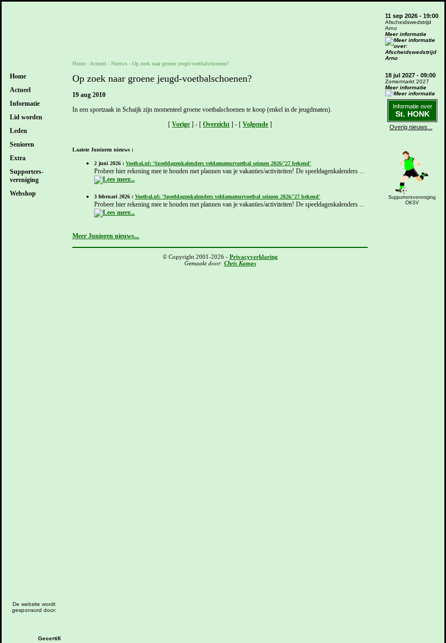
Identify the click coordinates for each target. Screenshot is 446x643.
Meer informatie (405, 34)
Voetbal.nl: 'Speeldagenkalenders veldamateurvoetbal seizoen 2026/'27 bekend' (218, 163)
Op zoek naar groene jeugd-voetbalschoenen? (180, 63)
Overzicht (216, 124)
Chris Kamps (240, 263)
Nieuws (119, 63)
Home (18, 76)
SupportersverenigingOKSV (412, 200)
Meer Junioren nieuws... (105, 236)
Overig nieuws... (410, 127)
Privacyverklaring (254, 256)
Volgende (255, 124)
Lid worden (26, 117)
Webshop (23, 193)
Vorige (181, 124)
